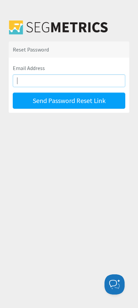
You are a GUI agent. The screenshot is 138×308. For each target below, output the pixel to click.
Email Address (29, 68)
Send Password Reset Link (69, 100)
